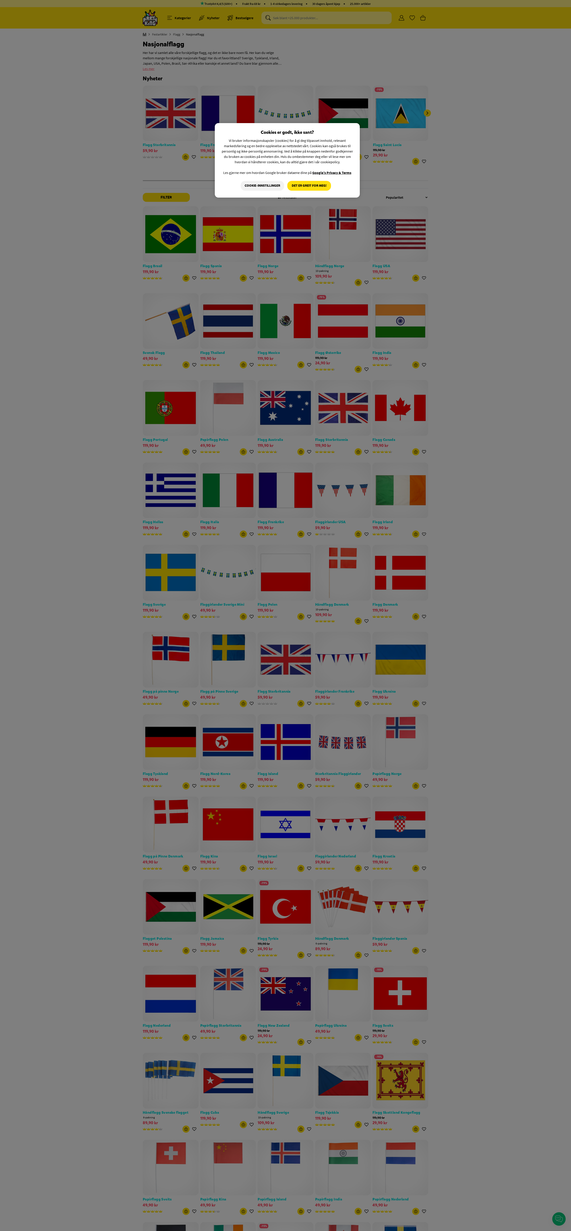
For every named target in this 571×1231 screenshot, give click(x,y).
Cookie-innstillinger (262, 186)
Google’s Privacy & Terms (331, 172)
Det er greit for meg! (309, 186)
